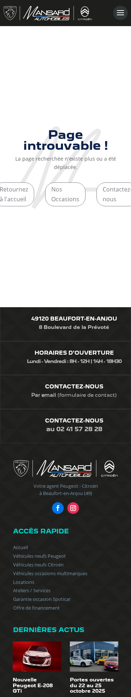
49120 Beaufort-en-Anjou (74, 318)
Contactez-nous (74, 386)
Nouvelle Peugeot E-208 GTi (33, 685)
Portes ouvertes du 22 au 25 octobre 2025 (92, 685)
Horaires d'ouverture (74, 353)
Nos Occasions (65, 194)
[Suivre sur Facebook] (58, 508)
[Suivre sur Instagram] (73, 508)
